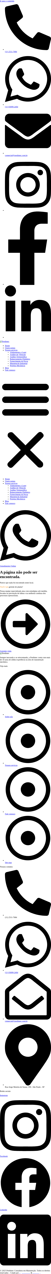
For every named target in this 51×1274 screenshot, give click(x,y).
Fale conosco (10, 370)
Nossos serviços (11, 350)
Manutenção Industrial (18, 363)
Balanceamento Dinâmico (20, 359)
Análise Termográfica (18, 357)
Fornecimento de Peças (19, 361)
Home (7, 346)
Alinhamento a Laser (18, 352)
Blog (7, 368)
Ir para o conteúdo (7, 1)
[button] (25, 424)
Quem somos (10, 348)
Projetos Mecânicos (17, 366)
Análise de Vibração (18, 355)
